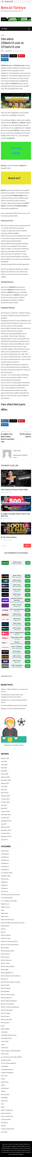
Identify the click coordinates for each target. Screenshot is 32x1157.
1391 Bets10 (5, 854)
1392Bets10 (5, 863)
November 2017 (6, 815)
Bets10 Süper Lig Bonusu (9, 1001)
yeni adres (4, 1132)
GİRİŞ (28, 563)
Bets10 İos (4, 979)
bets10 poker (5, 991)
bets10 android (6, 935)
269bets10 (4, 882)
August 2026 (5, 758)
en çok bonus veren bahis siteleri (11, 1057)
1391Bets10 (5, 857)
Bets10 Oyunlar (6, 988)
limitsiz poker (5, 1094)
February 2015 (5, 827)
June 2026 (4, 765)
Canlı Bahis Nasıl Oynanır (9, 1035)
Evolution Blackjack (7, 1073)
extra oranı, (23, 213)
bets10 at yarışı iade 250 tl (9, 941)
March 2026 (4, 774)
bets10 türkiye (5, 1013)
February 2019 (5, 796)
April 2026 (4, 771)
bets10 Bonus (5, 954)
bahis (2, 910)
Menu (5, 29)
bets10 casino (5, 963)
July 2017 (4, 824)
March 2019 (4, 793)
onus (2, 1104)
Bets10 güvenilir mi (7, 973)
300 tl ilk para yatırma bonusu (10, 895)
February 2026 (5, 777)
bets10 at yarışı (6, 938)
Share (5, 56)
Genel (2, 35)
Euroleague (4, 1066)
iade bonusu (5, 1088)
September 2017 (6, 821)
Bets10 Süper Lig (6, 998)
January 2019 (5, 799)
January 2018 (5, 811)
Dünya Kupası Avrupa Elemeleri (10, 1051)
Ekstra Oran (5, 1054)
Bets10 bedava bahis (7, 951)
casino (3, 1044)
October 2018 (5, 802)
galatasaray (4, 1082)
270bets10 (4, 885)
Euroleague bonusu (7, 1069)
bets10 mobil (5, 985)
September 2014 (6, 836)
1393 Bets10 (5, 866)
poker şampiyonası (7, 1110)
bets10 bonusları (6, 960)
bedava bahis (5, 926)
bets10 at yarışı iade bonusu (10, 944)
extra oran (4, 1076)
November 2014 (6, 830)
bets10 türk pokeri (7, 1010)
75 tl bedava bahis (6, 898)
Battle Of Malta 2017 (7, 920)
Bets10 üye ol (5, 1016)
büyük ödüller (5, 1029)
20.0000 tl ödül (5, 876)
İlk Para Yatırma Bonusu (9, 537)
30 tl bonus (4, 891)
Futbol (3, 1079)
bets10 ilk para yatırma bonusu (10, 976)
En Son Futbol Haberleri (8, 1063)
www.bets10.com (6, 676)
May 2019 (4, 790)
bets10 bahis (5, 948)
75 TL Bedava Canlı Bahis (9, 901)
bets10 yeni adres (6, 1019)
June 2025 (4, 786)
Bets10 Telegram (18, 1154)
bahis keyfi (4, 913)
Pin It (22, 56)
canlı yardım (5, 1041)
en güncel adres (6, 1060)
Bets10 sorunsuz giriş (8, 994)
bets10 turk (9, 51)
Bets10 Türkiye (13, 7)
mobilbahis (4, 1098)
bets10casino (5, 1023)
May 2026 (4, 768)
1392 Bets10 (5, 860)
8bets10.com (5, 904)
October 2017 (5, 818)
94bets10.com (5, 907)
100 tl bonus (5, 851)
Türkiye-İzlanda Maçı (7, 1129)
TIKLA (28, 576)
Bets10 (3, 269)
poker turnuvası (6, 1113)
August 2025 (5, 783)
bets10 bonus (5, 957)
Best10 (3, 929)
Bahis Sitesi (4, 916)
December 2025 (6, 780)
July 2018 (4, 805)
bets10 (3, 932)
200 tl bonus (5, 879)
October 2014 (5, 833)
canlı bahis (4, 1032)
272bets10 (4, 888)
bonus (3, 1026)
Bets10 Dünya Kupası (7, 966)
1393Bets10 (5, 870)
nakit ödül (4, 1101)
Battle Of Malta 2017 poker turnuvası (13, 923)
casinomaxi (4, 1048)
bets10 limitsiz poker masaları (10, 982)
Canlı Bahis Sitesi (6, 1038)
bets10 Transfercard (7, 1004)
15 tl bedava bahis (6, 873)
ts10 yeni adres (6, 1119)
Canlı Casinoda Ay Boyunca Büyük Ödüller (14, 490)
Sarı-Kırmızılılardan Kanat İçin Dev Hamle (14, 705)
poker (3, 1107)
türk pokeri (4, 1122)
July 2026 (4, 761)
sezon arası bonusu (7, 1116)
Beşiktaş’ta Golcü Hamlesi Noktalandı (13, 708)
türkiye (3, 1126)
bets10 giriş (4, 969)
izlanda (3, 1091)
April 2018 (4, 808)
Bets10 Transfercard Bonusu (10, 1007)
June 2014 (4, 839)
